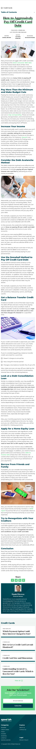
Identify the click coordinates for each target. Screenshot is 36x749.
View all (17, 680)
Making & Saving (6, 740)
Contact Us (22, 729)
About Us (22, 727)
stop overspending (14, 115)
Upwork (24, 137)
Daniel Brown (18, 594)
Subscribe (18, 706)
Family (3, 731)
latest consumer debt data (22, 63)
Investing (4, 735)
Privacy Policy (23, 740)
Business (3, 727)
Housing (3, 733)
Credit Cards (5, 729)
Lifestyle (3, 738)
